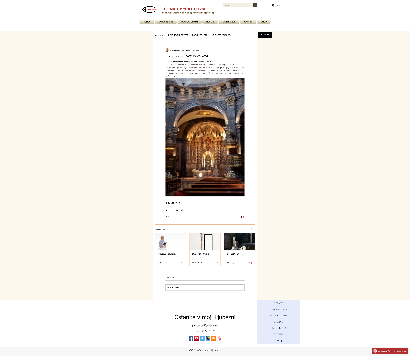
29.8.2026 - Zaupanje (166, 254)
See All (253, 229)
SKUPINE (278, 321)
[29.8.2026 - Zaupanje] (170, 241)
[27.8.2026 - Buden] (239, 241)
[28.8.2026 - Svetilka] (205, 241)
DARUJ (278, 340)
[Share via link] (182, 210)
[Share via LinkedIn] (177, 210)
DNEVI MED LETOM (173, 203)
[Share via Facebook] (166, 210)
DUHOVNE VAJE (278, 309)
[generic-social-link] (208, 338)
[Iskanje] (255, 5)
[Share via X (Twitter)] (172, 210)
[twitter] (202, 338)
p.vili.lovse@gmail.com (205, 325)
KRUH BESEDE (278, 328)
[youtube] (196, 338)
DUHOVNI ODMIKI (278, 315)
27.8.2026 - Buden (235, 254)
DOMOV (278, 303)
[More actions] (243, 50)
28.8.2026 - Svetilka (200, 254)
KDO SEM (278, 334)
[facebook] (191, 338)
